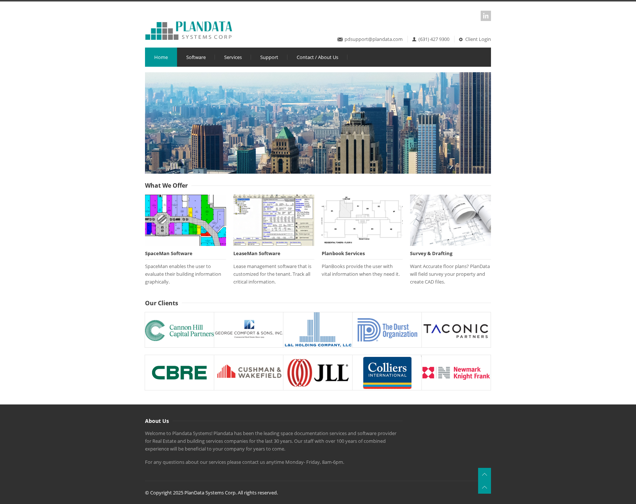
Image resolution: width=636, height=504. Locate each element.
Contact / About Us (317, 57)
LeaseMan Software (256, 253)
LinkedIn (486, 16)
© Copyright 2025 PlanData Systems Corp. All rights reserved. (211, 492)
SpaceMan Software (168, 253)
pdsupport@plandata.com (373, 39)
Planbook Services (343, 253)
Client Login (478, 39)
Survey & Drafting (431, 253)
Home (161, 57)
